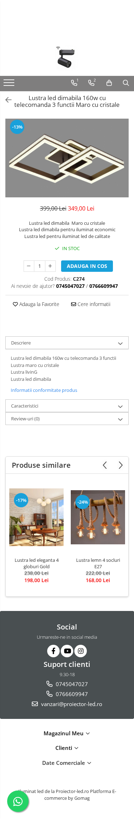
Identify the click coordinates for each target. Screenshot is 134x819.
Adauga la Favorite (38, 304)
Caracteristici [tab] (24, 406)
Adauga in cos (87, 266)
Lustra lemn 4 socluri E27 (98, 563)
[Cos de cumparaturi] (109, 83)
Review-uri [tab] (25, 418)
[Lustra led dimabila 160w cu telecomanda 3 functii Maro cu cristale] (67, 158)
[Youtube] (67, 651)
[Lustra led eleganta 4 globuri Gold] (36, 517)
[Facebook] (53, 651)
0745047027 (71, 684)
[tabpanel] (67, 158)
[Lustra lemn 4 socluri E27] (98, 517)
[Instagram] (80, 651)
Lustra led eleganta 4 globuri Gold (37, 563)
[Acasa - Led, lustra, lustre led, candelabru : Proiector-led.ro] (67, 58)
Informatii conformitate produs (44, 390)
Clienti (64, 747)
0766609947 (71, 694)
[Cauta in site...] (126, 83)
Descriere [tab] (21, 342)
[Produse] (10, 84)
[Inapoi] (5, 100)
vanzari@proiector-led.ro (71, 703)
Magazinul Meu (64, 733)
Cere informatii (93, 304)
